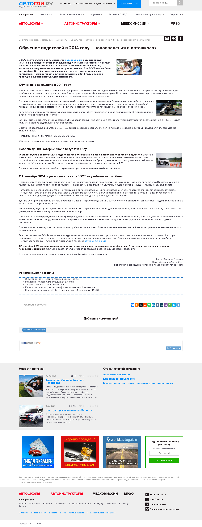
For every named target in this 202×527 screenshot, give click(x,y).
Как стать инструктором (119, 378)
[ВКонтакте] (132, 305)
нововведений (73, 60)
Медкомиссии (133, 23)
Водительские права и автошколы (36, 40)
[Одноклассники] (137, 305)
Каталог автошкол (35, 287)
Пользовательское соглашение (101, 513)
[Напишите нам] (167, 38)
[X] (141, 305)
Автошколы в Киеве (116, 374)
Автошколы (46, 14)
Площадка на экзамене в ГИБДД (42, 290)
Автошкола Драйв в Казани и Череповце (65, 381)
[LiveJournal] (161, 305)
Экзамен (47, 503)
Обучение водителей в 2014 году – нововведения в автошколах (117, 40)
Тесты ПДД (66, 4)
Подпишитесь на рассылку (164, 509)
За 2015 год (76, 40)
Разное (22, 506)
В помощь (124, 503)
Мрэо (129, 494)
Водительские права (71, 14)
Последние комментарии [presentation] (34, 329)
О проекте (109, 4)
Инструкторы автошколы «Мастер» (69, 410)
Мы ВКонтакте (158, 494)
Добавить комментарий (101, 318)
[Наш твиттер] (180, 38)
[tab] (34, 330)
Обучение (95, 14)
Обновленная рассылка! (164, 448)
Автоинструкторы (80, 23)
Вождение (30, 281)
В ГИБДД (98, 503)
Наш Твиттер (157, 499)
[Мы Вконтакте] (173, 38)
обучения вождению (95, 240)
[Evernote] (149, 305)
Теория (29, 284)
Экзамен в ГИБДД (118, 14)
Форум (63, 513)
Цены (99, 4)
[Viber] (166, 305)
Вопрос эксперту (85, 4)
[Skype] (174, 305)
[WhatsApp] (170, 305)
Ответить (175, 348)
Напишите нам (158, 504)
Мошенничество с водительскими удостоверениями (138, 383)
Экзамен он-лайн (34, 279)
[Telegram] (178, 305)
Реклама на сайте (76, 513)
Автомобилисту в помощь (148, 14)
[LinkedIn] (153, 305)
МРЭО (175, 23)
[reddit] (145, 305)
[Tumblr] (157, 305)
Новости (53, 513)
